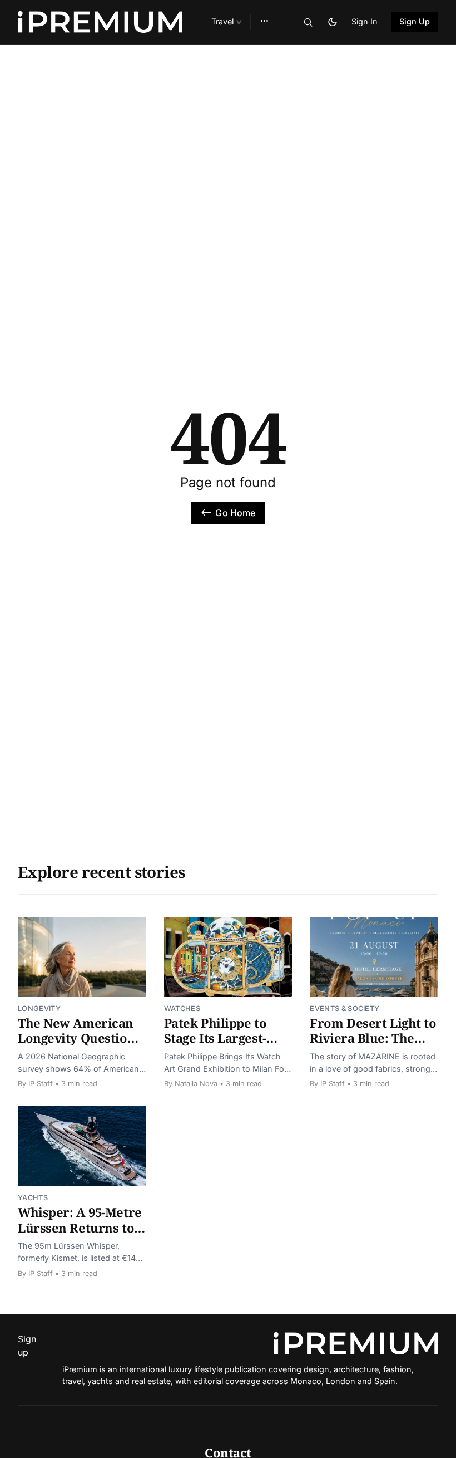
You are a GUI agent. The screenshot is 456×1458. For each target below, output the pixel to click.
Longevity (39, 1008)
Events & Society (344, 1008)
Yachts (33, 1198)
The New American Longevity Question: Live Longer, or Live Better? (78, 1045)
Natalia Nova (196, 1083)
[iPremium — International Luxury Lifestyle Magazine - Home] (101, 22)
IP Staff (40, 1083)
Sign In (364, 21)
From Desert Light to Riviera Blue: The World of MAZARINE (373, 1038)
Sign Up (414, 21)
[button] (226, 22)
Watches (182, 1008)
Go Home (235, 512)
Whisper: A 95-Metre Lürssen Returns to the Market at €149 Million (80, 1235)
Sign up (24, 1345)
